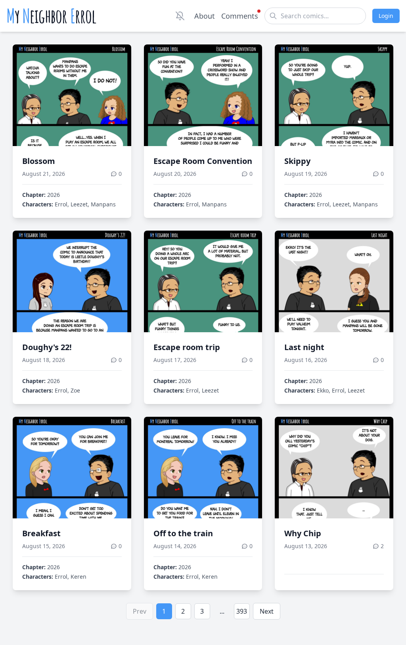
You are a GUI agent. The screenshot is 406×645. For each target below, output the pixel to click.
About (204, 16)
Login (386, 15)
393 (241, 611)
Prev (139, 611)
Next (267, 611)
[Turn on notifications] (180, 16)
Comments (239, 16)
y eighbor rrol (51, 15)
